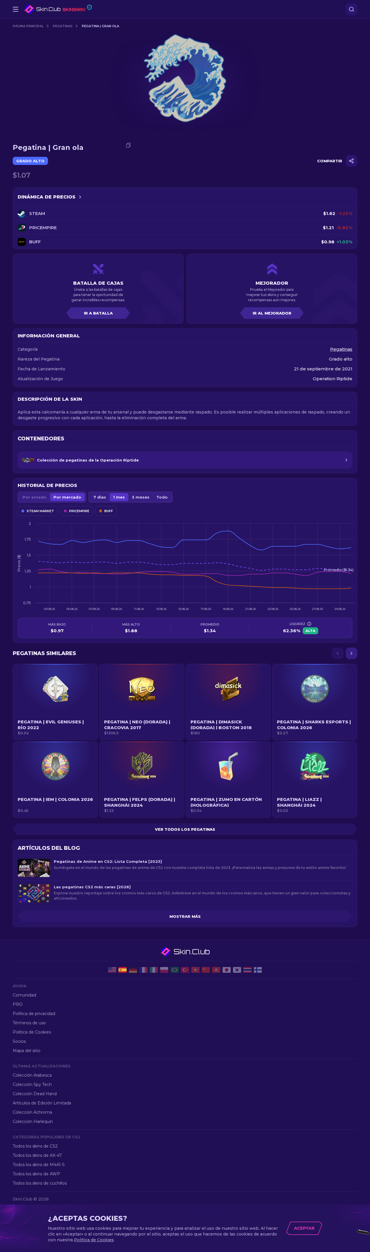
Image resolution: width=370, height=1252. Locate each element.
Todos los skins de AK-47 (37, 1155)
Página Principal (28, 26)
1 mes (119, 497)
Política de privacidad (34, 1013)
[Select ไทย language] (247, 970)
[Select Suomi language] (258, 970)
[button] (55, 702)
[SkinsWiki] (58, 9)
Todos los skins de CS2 (35, 1146)
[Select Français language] (143, 970)
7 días (99, 497)
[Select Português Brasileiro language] (174, 970)
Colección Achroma (32, 1112)
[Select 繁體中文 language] (216, 970)
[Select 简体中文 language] (206, 970)
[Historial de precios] (80, 197)
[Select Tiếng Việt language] (195, 970)
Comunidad (24, 995)
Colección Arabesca (32, 1075)
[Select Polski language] (164, 970)
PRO (18, 1004)
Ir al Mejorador (272, 313)
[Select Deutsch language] (133, 970)
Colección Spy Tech (32, 1084)
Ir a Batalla (98, 313)
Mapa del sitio (26, 1050)
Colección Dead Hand (35, 1093)
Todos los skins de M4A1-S (39, 1164)
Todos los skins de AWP (36, 1173)
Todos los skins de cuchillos (40, 1183)
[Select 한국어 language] (237, 970)
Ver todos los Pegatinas (185, 829)
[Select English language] (112, 970)
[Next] (351, 653)
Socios (19, 1041)
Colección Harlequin (33, 1121)
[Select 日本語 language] (226, 970)
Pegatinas (63, 26)
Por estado (35, 497)
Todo (162, 497)
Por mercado (67, 497)
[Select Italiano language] (154, 970)
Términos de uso (29, 1022)
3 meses (140, 497)
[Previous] (337, 653)
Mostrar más (185, 916)
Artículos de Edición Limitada (42, 1103)
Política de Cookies (32, 1032)
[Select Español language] (122, 970)
